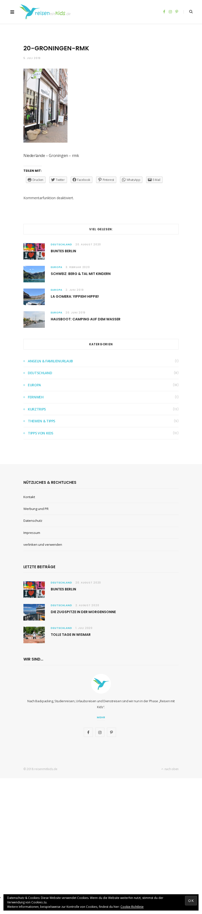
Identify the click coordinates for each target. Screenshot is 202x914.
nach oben (171, 769)
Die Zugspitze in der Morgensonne (83, 611)
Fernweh (36, 397)
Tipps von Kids (40, 433)
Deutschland (61, 244)
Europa (56, 267)
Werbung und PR (36, 508)
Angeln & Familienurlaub (50, 361)
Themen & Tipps (41, 421)
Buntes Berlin (63, 251)
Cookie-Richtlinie (132, 907)
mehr (101, 717)
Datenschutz (32, 520)
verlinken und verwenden (42, 544)
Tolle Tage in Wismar (71, 634)
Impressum (31, 532)
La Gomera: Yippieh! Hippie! (75, 296)
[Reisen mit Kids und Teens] (46, 11)
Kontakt (29, 497)
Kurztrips (37, 409)
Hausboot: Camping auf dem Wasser (85, 319)
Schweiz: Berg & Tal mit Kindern (81, 273)
